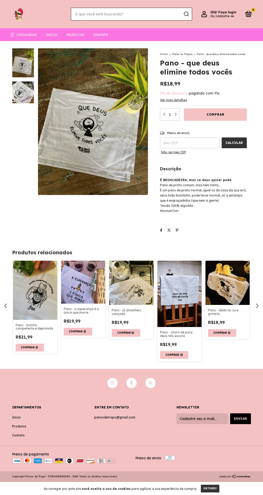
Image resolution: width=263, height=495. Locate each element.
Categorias (26, 35)
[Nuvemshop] (235, 477)
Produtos (75, 35)
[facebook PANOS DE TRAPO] (131, 383)
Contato (100, 35)
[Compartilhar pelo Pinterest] (177, 230)
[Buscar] (186, 14)
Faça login (227, 12)
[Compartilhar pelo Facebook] (161, 230)
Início (52, 35)
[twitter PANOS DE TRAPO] (150, 383)
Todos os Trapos (182, 54)
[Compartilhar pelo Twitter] (169, 230)
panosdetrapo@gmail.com (114, 417)
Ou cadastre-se (222, 16)
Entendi (210, 488)
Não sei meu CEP (173, 152)
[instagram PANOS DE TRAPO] (112, 383)
